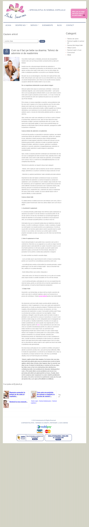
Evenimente (47, 25)
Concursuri (71, 52)
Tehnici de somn (72, 39)
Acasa (8, 25)
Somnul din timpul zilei (75, 45)
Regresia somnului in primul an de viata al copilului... (17, 394)
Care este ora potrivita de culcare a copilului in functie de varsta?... (46, 394)
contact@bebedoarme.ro (48, 159)
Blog (59, 25)
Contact (70, 25)
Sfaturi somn (71, 48)
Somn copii (34, 401)
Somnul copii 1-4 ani (74, 50)
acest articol (43, 296)
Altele (69, 55)
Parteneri (53, 423)
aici (38, 325)
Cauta (42, 41)
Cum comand (63, 423)
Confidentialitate (27, 423)
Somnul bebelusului (45, 401)
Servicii (33, 25)
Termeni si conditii (42, 423)
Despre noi (20, 25)
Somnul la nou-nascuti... (18, 402)
